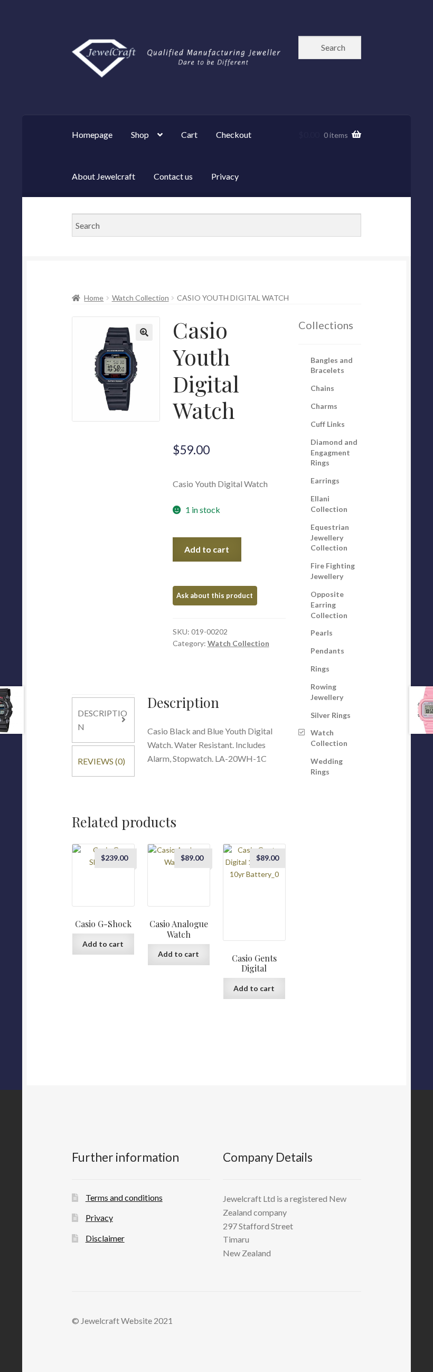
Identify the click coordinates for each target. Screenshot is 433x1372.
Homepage (92, 134)
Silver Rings (330, 715)
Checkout (233, 134)
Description (102, 720)
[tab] (103, 720)
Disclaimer (105, 1238)
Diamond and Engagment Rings (333, 452)
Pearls (321, 632)
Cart (189, 134)
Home (93, 297)
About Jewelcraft (103, 176)
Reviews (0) (101, 761)
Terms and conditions (124, 1197)
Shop (140, 134)
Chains (322, 388)
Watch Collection (140, 297)
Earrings (325, 480)
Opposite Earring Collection (328, 605)
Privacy (225, 176)
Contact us (173, 176)
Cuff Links (327, 423)
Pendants (327, 650)
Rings (320, 668)
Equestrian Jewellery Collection (329, 537)
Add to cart (206, 549)
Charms (323, 406)
